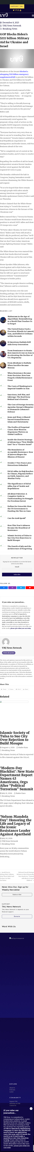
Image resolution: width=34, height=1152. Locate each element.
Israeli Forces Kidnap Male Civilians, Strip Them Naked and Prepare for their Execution (7, 876)
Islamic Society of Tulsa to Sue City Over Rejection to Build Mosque (14, 738)
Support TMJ (13, 1101)
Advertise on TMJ (14, 1103)
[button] (33, 15)
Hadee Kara (23, 747)
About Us (12, 1088)
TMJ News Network (12, 25)
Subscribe (17, 895)
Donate (17, 916)
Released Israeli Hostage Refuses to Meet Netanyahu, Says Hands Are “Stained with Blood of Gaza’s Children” (25, 876)
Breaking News (10, 29)
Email (17, 567)
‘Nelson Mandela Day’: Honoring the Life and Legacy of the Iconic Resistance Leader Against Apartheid (15, 825)
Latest (11, 1092)
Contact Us (12, 1105)
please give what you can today (20, 628)
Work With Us (9, 926)
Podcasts (12, 1090)
